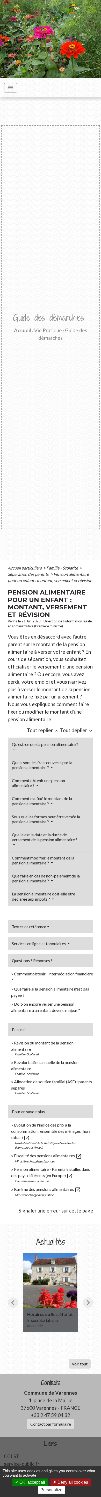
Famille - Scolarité (62, 567)
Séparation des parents (28, 574)
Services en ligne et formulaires (39, 943)
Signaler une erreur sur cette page (56, 1211)
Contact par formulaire (50, 1423)
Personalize (51, 1490)
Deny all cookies (72, 1482)
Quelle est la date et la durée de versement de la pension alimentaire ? (44, 837)
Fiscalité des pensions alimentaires (48, 1155)
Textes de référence (29, 926)
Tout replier (43, 730)
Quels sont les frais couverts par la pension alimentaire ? (42, 765)
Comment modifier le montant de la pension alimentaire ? (43, 860)
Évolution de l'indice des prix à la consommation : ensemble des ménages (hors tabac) (51, 1131)
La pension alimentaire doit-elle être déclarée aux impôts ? (43, 896)
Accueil (22, 330)
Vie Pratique (48, 330)
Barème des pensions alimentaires (47, 1189)
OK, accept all (31, 1482)
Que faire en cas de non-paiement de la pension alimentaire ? (46, 878)
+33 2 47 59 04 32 (50, 1415)
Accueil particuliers (25, 567)
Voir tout (80, 1363)
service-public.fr (21, 1464)
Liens (50, 1443)
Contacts (50, 1383)
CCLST (11, 1456)
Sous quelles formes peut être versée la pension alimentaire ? (46, 819)
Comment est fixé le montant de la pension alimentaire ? (42, 801)
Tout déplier (76, 730)
